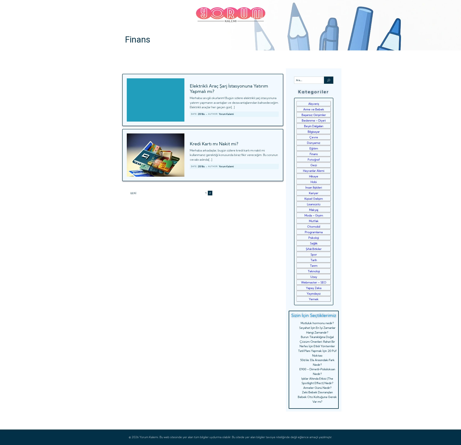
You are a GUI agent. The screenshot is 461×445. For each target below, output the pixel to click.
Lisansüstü (313, 204)
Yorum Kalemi (226, 114)
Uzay (313, 277)
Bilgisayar (314, 131)
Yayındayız (314, 293)
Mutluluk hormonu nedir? (317, 323)
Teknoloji (314, 271)
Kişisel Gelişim (314, 198)
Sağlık (314, 243)
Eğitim (314, 148)
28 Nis (201, 114)
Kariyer (313, 193)
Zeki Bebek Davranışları (317, 392)
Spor (313, 254)
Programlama (314, 232)
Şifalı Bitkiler (314, 249)
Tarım (313, 265)
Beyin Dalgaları (313, 126)
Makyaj (313, 210)
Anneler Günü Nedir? (317, 388)
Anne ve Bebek (313, 109)
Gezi (313, 165)
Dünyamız (313, 143)
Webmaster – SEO (313, 282)
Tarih (313, 260)
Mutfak (314, 221)
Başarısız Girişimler (314, 115)
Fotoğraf (314, 159)
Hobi (314, 182)
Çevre (313, 137)
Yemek (314, 299)
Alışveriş (313, 104)
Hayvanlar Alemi (313, 171)
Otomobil (313, 226)
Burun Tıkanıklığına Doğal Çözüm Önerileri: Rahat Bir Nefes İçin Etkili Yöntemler (317, 341)
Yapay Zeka (313, 288)
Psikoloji (313, 238)
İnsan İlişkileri (313, 187)
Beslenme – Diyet (314, 120)
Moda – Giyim (314, 215)
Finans (314, 154)
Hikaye (313, 176)
